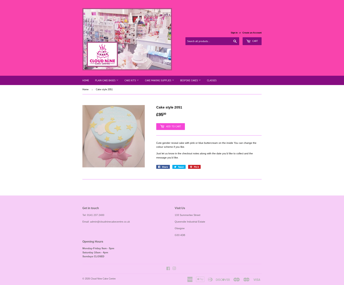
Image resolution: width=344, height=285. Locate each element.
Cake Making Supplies (158, 80)
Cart (255, 41)
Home (85, 80)
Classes (212, 80)
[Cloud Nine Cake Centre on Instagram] (174, 268)
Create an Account (252, 33)
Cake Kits (131, 80)
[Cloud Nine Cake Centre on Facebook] (168, 268)
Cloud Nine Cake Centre (103, 278)
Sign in (234, 33)
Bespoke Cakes (189, 80)
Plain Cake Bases (105, 80)
